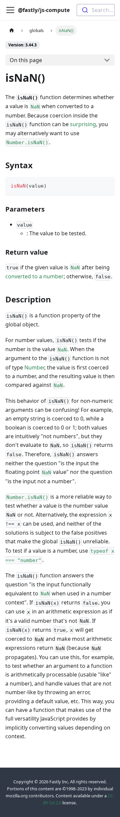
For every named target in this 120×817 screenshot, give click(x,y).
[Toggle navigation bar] (10, 10)
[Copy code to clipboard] (106, 185)
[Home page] (11, 30)
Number (34, 367)
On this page (26, 60)
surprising (83, 124)
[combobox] (96, 10)
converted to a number (34, 276)
